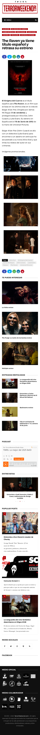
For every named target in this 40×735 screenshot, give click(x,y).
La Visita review (7, 307)
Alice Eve (6, 29)
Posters (6, 34)
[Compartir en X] (9, 56)
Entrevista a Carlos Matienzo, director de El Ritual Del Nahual (28, 395)
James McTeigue (8, 262)
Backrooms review (26, 407)
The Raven (14, 34)
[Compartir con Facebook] (4, 56)
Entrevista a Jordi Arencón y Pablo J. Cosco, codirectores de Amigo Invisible (20, 496)
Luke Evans (31, 262)
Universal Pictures (27, 34)
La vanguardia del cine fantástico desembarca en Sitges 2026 (28, 381)
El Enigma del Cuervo (19, 29)
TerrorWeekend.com (22, 716)
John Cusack (21, 262)
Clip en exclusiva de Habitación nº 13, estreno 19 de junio (29, 423)
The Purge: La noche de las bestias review (17, 338)
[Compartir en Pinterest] (22, 56)
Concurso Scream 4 (11, 581)
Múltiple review (7, 368)
